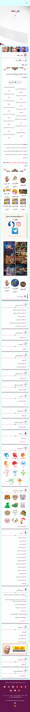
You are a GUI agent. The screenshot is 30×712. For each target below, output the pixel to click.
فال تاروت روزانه (23, 207)
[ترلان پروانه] (15, 50)
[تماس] (8, 687)
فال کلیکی (24, 415)
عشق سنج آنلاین (22, 427)
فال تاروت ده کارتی (22, 570)
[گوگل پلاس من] (19, 690)
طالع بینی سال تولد (22, 526)
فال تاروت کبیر (22, 541)
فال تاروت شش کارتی (21, 564)
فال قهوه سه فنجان (22, 363)
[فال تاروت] (21, 247)
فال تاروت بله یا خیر (21, 580)
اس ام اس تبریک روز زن (21, 319)
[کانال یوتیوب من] (15, 690)
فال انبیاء (23, 195)
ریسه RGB (23, 438)
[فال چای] (21, 270)
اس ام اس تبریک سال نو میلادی (19, 310)
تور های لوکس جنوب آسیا (20, 604)
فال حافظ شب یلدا (22, 638)
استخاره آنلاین (23, 337)
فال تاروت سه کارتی (21, 554)
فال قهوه (24, 360)
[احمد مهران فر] (24, 50)
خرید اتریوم (23, 611)
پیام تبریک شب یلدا (22, 642)
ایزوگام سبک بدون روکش (20, 617)
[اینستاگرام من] (13, 687)
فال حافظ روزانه (7, 195)
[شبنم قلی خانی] (6, 50)
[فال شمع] (9, 259)
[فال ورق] (9, 270)
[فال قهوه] (21, 259)
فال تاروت (24, 583)
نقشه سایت (8, 700)
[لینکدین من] (10, 690)
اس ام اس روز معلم (22, 316)
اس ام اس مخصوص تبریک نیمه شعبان (18, 323)
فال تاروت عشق (22, 573)
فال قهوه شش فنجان (21, 367)
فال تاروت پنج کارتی (21, 560)
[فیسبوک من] (17, 687)
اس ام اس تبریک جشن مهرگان (19, 313)
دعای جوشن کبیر (22, 401)
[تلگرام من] (21, 687)
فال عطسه (23, 664)
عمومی (18, 296)
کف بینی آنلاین (7, 185)
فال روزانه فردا (22, 675)
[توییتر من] (4, 687)
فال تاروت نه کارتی (22, 567)
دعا (25, 404)
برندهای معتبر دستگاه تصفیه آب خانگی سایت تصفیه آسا (15, 595)
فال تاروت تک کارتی (21, 551)
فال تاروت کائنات (15, 207)
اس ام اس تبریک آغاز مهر (20, 326)
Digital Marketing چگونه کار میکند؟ (18, 614)
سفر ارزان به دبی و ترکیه (20, 607)
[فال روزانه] (9, 247)
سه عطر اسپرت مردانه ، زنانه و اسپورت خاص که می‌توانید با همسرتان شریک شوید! (16, 600)
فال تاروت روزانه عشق (21, 577)
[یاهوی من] (25, 687)
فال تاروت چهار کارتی (21, 557)
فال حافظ (15, 11)
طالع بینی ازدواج (15, 185)
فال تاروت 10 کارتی (7, 207)
